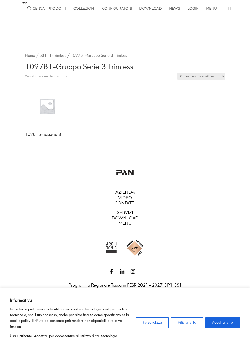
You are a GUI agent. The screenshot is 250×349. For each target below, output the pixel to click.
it (229, 8)
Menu (125, 223)
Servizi (125, 212)
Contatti (125, 203)
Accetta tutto (222, 322)
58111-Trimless (52, 55)
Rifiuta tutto (187, 322)
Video (125, 197)
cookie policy (20, 321)
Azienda (125, 192)
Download (125, 217)
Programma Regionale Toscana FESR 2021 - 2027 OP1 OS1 (125, 285)
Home (30, 55)
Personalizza (152, 322)
